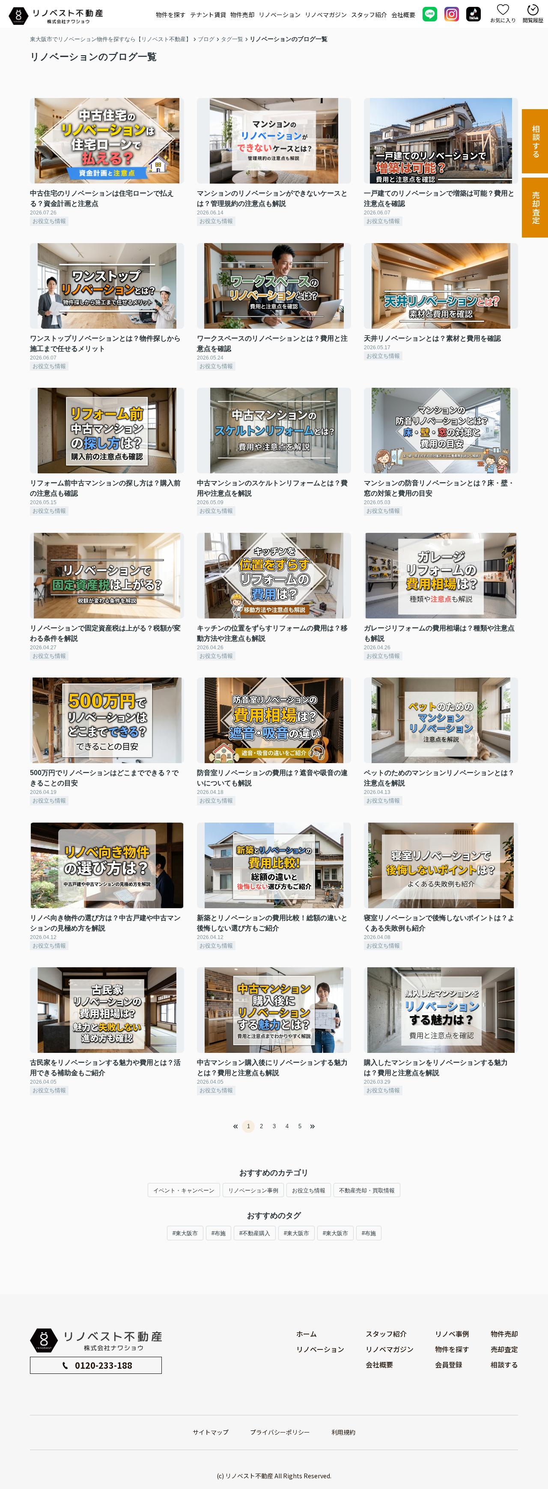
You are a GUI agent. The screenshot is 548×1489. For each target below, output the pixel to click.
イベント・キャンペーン (183, 1190)
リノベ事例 (452, 1334)
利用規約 (343, 1432)
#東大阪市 (185, 1233)
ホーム (306, 1334)
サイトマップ (211, 1432)
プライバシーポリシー (280, 1432)
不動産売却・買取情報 (367, 1190)
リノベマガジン (326, 14)
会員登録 (448, 1364)
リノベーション (280, 14)
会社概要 (403, 14)
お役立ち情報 (308, 1190)
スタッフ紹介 (369, 14)
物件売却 (242, 14)
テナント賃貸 (208, 14)
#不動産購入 (254, 1233)
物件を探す (171, 14)
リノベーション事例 (253, 1190)
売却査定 (536, 208)
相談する (536, 141)
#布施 (218, 1233)
